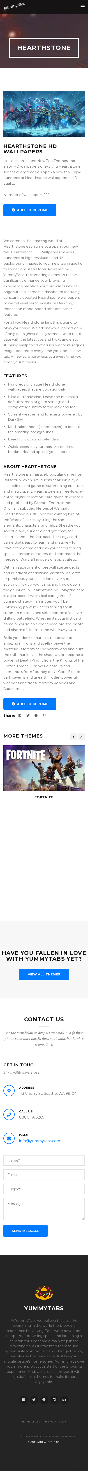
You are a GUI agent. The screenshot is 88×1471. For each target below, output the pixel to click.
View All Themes (44, 974)
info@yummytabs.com (39, 1141)
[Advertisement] (44, 856)
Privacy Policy (55, 1421)
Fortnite (44, 797)
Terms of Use (31, 1421)
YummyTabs (44, 1308)
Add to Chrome (31, 210)
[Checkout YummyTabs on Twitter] (34, 1400)
